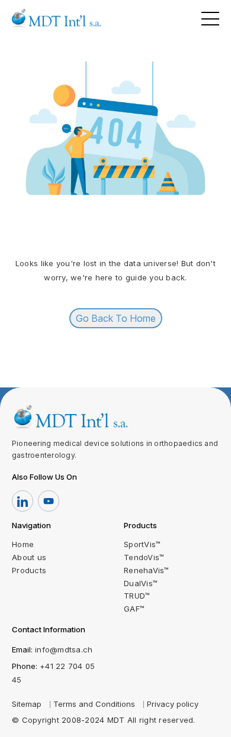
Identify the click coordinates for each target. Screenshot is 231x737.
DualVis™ (141, 583)
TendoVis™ (144, 557)
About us (29, 557)
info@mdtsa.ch (63, 649)
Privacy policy (172, 704)
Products (29, 570)
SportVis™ (142, 544)
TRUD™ (137, 595)
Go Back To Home (116, 318)
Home (23, 544)
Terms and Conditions (94, 704)
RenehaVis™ (146, 570)
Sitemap (26, 704)
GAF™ (134, 608)
